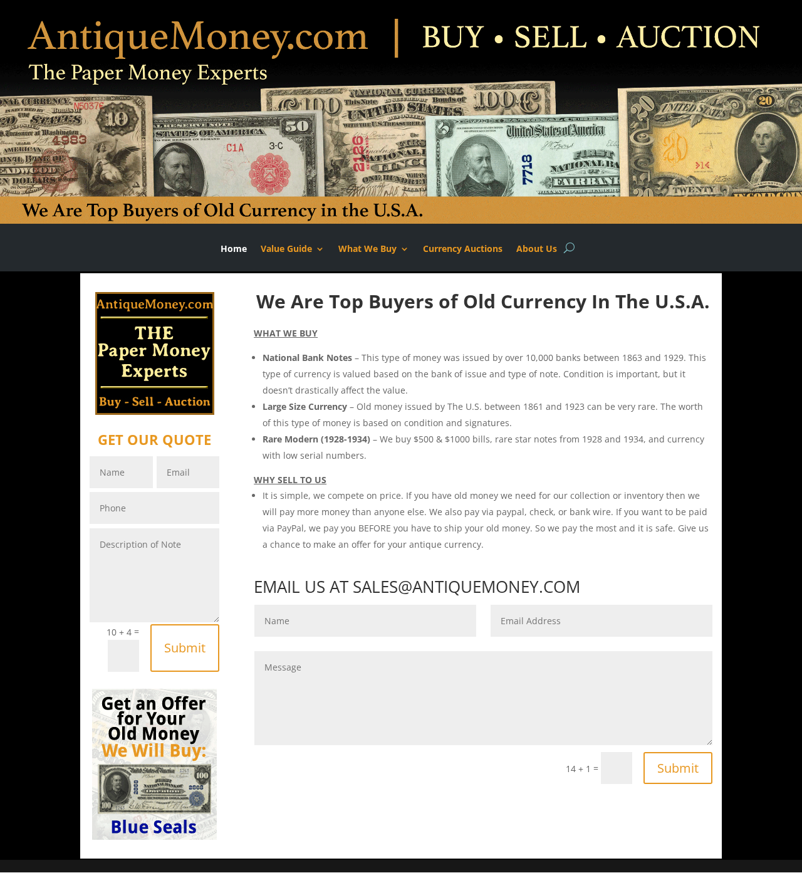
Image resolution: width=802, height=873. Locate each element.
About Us (536, 249)
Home (234, 249)
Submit (185, 647)
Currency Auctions (463, 249)
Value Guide (286, 249)
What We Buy (367, 249)
